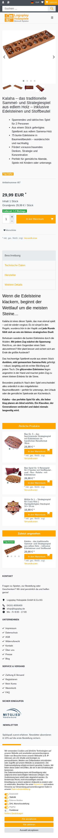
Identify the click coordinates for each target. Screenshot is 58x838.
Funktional (13, 810)
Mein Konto (11, 683)
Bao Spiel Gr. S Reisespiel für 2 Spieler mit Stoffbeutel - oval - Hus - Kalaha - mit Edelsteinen (38, 471)
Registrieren (11, 679)
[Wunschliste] (42, 2)
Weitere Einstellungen (13, 813)
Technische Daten (15, 265)
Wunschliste (10, 230)
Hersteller (10, 275)
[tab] (29, 256)
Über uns (9, 650)
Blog (7, 658)
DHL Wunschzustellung (19, 804)
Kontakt (9, 645)
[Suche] (52, 8)
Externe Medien (16, 800)
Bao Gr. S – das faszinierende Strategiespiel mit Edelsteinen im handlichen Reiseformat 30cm (37, 438)
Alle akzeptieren (29, 819)
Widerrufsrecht (12, 641)
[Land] (32, 2)
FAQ (7, 692)
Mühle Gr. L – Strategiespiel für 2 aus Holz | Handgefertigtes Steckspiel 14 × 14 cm (37, 502)
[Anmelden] (3, 2)
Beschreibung (12, 255)
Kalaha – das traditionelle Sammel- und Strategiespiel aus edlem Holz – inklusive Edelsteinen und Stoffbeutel (37, 544)
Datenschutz (11, 632)
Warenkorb (10, 688)
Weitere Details (13, 284)
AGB (7, 637)
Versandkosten (30, 238)
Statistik (12, 797)
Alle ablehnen (29, 825)
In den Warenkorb (35, 219)
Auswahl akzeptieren (29, 830)
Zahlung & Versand (14, 675)
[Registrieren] (9, 2)
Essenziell (13, 794)
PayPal (12, 807)
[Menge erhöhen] (12, 217)
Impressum (10, 628)
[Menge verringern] (12, 221)
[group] (13, 442)
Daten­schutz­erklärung (20, 789)
